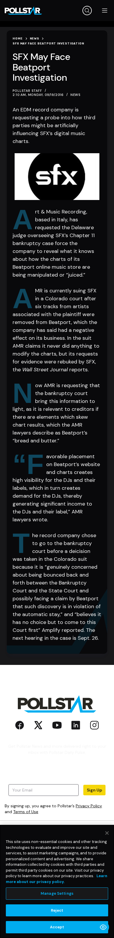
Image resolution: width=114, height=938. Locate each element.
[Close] (107, 833)
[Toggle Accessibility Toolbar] (103, 927)
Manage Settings (57, 893)
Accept (57, 927)
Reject (57, 910)
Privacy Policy (89, 805)
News (75, 95)
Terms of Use (25, 811)
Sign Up (94, 790)
